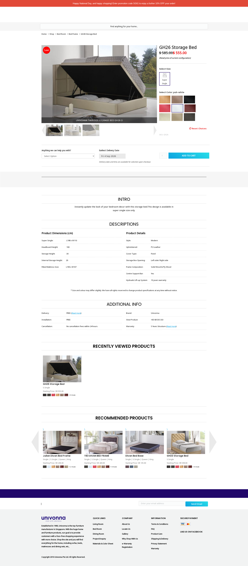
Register (193, 14)
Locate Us (153, 14)
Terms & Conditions (159, 524)
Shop (52, 34)
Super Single (164, 82)
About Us (126, 524)
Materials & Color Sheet (103, 543)
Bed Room (136, 14)
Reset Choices (199, 128)
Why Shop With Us (130, 538)
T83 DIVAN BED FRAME (96, 455)
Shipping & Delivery (159, 538)
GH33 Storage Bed (177, 455)
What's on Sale (100, 14)
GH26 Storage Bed (53, 384)
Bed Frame (73, 34)
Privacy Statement (159, 543)
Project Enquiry (99, 538)
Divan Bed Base (134, 455)
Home (86, 14)
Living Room (119, 14)
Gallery (125, 533)
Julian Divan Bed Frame (56, 455)
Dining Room (98, 533)
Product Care (156, 533)
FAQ (153, 529)
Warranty (155, 548)
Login (182, 14)
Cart (205, 14)
